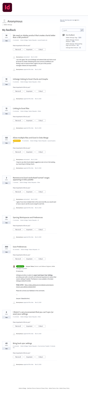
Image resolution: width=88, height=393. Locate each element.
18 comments (16, 249)
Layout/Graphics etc (42, 40)
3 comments (16, 40)
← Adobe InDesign (7, 24)
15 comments (25, 141)
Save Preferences (20, 246)
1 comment (15, 182)
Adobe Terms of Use (53, 388)
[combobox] (71, 30)
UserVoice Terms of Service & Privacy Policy (37, 388)
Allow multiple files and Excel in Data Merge (30, 137)
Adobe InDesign (22, 388)
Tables (39, 111)
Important (30, 50)
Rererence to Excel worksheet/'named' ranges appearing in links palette (31, 178)
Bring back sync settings (22, 343)
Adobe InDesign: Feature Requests (28, 40)
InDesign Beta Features (72, 47)
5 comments (16, 220)
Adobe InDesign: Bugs (72, 37)
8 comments (16, 346)
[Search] (82, 30)
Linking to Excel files (21, 108)
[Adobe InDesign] (7, 8)
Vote (6, 41)
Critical (42, 50)
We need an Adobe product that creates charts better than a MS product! (34, 36)
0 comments (16, 82)
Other (39, 82)
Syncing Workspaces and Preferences (28, 217)
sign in (76, 20)
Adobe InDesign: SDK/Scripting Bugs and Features (74, 44)
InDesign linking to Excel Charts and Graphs (30, 79)
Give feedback (70, 35)
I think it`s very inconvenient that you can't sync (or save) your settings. (33, 313)
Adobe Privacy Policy (64, 388)
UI (38, 220)
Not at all (19, 50)
